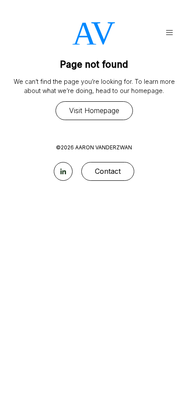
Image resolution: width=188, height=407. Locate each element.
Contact (108, 171)
